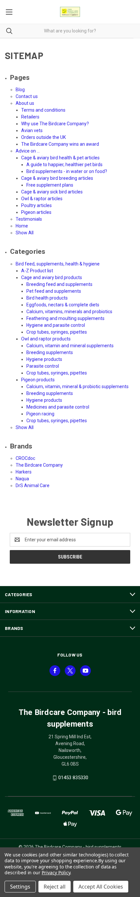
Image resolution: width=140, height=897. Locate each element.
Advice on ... (28, 151)
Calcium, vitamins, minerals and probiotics (69, 311)
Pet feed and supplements (53, 291)
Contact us (27, 96)
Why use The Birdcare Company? (55, 123)
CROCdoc (25, 458)
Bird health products (47, 298)
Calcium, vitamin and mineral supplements (70, 345)
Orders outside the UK (43, 137)
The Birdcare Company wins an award (60, 144)
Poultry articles (36, 205)
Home (22, 225)
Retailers (30, 116)
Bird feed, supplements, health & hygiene (58, 263)
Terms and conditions (43, 110)
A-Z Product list (37, 270)
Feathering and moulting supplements (65, 318)
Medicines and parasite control (57, 407)
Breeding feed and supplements (59, 284)
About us (25, 103)
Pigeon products (38, 379)
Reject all (54, 886)
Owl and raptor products (46, 338)
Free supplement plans (49, 185)
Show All (25, 232)
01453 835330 (73, 777)
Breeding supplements (49, 352)
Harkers (24, 471)
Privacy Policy (56, 872)
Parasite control (42, 366)
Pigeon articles (36, 212)
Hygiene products (44, 359)
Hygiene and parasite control (55, 325)
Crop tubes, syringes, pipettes (56, 332)
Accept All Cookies (100, 886)
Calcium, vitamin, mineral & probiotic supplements (77, 386)
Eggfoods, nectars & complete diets (62, 304)
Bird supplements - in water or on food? (66, 171)
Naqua (22, 478)
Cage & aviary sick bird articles (52, 191)
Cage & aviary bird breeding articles (57, 178)
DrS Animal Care (32, 485)
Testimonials (29, 219)
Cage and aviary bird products (51, 277)
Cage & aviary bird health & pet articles (60, 157)
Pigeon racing (40, 413)
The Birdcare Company (39, 465)
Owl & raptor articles (42, 198)
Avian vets (32, 130)
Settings (20, 886)
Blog (20, 89)
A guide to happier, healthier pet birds (64, 164)
